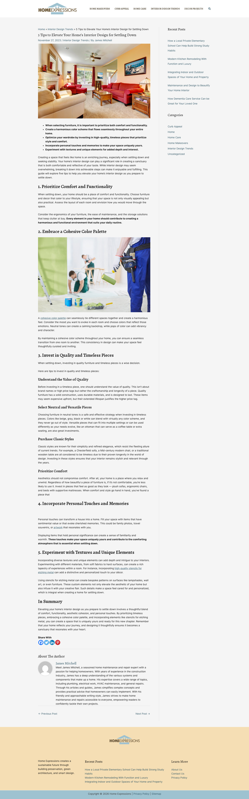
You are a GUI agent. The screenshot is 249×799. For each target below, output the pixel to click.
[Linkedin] (52, 642)
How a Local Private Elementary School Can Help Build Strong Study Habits (188, 45)
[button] (209, 9)
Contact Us (177, 773)
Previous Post (47, 713)
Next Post (143, 713)
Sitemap (156, 793)
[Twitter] (46, 642)
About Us (176, 769)
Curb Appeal (175, 126)
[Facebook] (40, 642)
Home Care (174, 137)
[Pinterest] (57, 642)
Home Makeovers (178, 143)
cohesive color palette (53, 318)
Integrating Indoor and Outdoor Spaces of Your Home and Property (123, 781)
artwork (58, 527)
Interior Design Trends (76, 40)
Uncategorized (176, 154)
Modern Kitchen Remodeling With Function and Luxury (116, 777)
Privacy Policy (179, 777)
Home (171, 132)
